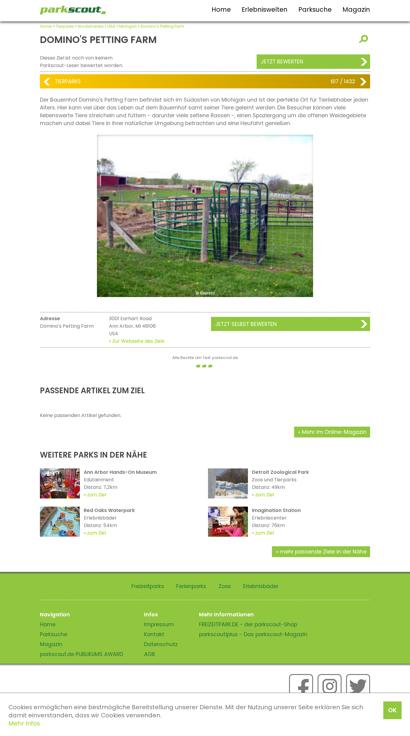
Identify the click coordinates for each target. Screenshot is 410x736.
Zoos (225, 586)
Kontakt (154, 634)
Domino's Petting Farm (162, 26)
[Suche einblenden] (364, 39)
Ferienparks (191, 586)
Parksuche (315, 9)
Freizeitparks (147, 586)
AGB (149, 654)
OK (392, 710)
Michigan (128, 26)
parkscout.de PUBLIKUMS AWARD (81, 654)
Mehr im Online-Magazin (334, 432)
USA (111, 26)
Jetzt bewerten (282, 61)
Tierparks (65, 26)
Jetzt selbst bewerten (246, 324)
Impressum (159, 624)
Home (221, 9)
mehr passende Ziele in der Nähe (323, 551)
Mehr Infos (24, 723)
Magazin (356, 9)
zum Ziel (96, 494)
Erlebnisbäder (261, 586)
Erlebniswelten (265, 9)
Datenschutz (161, 644)
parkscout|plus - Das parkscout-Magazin (253, 634)
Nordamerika (91, 26)
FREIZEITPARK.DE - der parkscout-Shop (248, 624)
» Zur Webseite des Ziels (136, 341)
